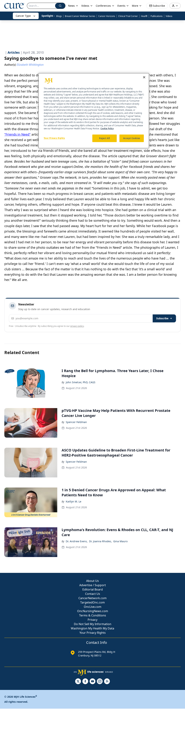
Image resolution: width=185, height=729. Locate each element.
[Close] (144, 77)
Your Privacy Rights (92, 633)
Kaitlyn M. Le (73, 501)
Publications (156, 16)
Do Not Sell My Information (92, 624)
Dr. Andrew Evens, (77, 541)
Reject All (104, 138)
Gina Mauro (120, 541)
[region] (93, 110)
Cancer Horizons (106, 16)
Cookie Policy (107, 128)
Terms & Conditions (92, 615)
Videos (169, 16)
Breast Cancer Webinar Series (80, 16)
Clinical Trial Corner (128, 16)
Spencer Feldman (76, 422)
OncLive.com (92, 607)
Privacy (92, 620)
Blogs (59, 16)
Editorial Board (92, 589)
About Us (92, 581)
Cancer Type (23, 15)
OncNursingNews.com (92, 611)
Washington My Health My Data (92, 628)
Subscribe (162, 318)
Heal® (144, 16)
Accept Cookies (131, 138)
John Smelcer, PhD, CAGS (80, 382)
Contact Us (92, 594)
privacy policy (77, 326)
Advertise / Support (92, 585)
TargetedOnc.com (92, 602)
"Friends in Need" (17, 134)
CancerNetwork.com (92, 598)
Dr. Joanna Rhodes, (100, 541)
